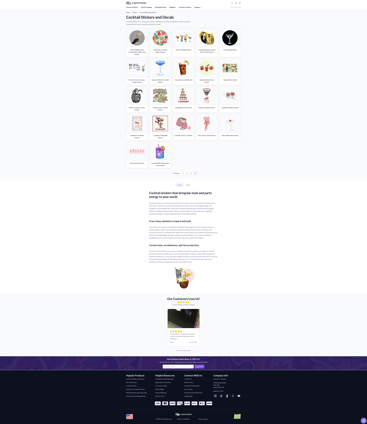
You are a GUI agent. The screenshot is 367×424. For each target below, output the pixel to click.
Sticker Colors (160, 396)
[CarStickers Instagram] (215, 396)
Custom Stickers (132, 7)
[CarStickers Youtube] (239, 396)
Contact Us (188, 379)
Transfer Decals (131, 386)
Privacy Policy (203, 419)
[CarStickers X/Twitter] (233, 396)
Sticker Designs (146, 7)
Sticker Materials (161, 393)
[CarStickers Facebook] (227, 396)
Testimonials (188, 396)
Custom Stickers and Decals (135, 379)
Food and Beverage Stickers (148, 12)
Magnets (172, 7)
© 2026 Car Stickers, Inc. (164, 419)
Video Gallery (159, 389)
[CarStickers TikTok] (221, 396)
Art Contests (188, 389)
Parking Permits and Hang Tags (136, 393)
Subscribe (199, 366)
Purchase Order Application (193, 393)
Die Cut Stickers (131, 382)
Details (179, 185)
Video (188, 185)
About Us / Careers (219, 379)
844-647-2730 (218, 391)
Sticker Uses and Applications (136, 396)
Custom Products (185, 7)
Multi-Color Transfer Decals (135, 389)
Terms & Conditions (183, 419)
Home (128, 12)
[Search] (232, 3)
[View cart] (240, 3)
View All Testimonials (184, 350)
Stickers (134, 12)
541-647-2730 (236, 7)
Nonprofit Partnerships (192, 386)
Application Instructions (163, 382)
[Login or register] (236, 3)
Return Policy (188, 382)
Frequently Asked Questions (164, 379)
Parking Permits (160, 7)
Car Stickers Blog (161, 386)
